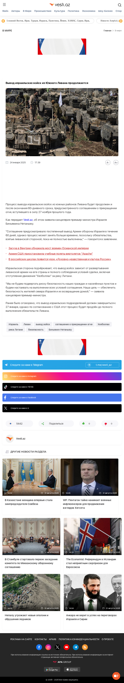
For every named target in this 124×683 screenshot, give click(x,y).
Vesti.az (28, 219)
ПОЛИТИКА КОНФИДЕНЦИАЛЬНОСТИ (79, 639)
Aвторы (15, 11)
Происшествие (42, 11)
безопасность (35, 329)
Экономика (88, 11)
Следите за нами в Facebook (23, 397)
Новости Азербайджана (18, 21)
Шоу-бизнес (105, 11)
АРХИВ (52, 639)
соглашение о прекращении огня (73, 324)
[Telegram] (76, 647)
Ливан (27, 324)
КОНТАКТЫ (40, 639)
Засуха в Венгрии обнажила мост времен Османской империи (49, 248)
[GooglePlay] (52, 669)
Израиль (13, 324)
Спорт (119, 11)
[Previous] (3, 21)
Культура (59, 11)
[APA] (62, 662)
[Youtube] (66, 647)
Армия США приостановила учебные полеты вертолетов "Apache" (51, 253)
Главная (107, 30)
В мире (27, 11)
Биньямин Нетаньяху (60, 329)
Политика (73, 11)
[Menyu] (4, 4)
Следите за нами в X (20, 408)
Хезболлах (103, 324)
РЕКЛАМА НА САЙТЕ (21, 639)
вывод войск (43, 324)
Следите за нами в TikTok (22, 387)
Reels (5, 11)
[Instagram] (48, 647)
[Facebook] (39, 647)
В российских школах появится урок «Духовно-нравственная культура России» (60, 259)
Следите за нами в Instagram (23, 376)
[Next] (121, 21)
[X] (57, 647)
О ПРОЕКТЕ (108, 639)
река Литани (16, 329)
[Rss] (85, 647)
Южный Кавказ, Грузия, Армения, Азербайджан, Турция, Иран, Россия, (75, 21)
